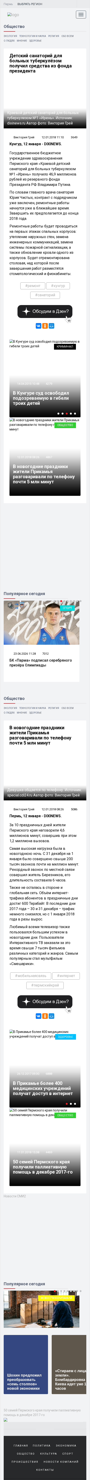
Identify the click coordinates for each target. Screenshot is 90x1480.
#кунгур (58, 286)
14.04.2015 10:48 (27, 383)
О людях (9, 40)
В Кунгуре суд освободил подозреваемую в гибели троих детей (41, 398)
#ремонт (32, 286)
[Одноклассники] (45, 326)
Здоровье (35, 40)
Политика (42, 1445)
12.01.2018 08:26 (27, 457)
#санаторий (45, 295)
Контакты (45, 1469)
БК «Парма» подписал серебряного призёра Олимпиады (40, 662)
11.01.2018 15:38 (27, 1152)
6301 (51, 1073)
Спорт (67, 608)
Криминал (65, 346)
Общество (65, 425)
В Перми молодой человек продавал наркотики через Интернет (44, 1088)
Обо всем (67, 36)
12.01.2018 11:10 (53, 137)
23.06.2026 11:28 (24, 653)
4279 (49, 383)
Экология (10, 36)
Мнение (22, 40)
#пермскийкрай (45, 985)
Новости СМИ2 (15, 1196)
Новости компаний (61, 1461)
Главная (21, 1445)
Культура (48, 1453)
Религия (53, 36)
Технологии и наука (32, 36)
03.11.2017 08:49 (29, 1073)
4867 (49, 457)
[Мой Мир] (51, 326)
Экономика (66, 1445)
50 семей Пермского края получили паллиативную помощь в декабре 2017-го (43, 1167)
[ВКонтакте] (38, 326)
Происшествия (25, 1461)
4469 (49, 1152)
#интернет (66, 976)
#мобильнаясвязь (30, 976)
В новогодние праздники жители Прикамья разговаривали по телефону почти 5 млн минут (44, 474)
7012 (45, 653)
